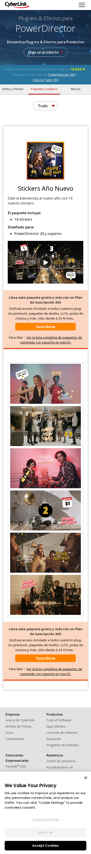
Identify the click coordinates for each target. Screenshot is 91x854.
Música (75, 89)
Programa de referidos (62, 745)
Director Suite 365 (46, 80)
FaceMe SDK (16, 766)
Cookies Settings (45, 819)
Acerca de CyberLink (20, 720)
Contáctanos (15, 739)
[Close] (86, 778)
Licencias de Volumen (61, 732)
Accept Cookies (45, 845)
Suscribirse (45, 326)
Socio (9, 732)
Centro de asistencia (61, 761)
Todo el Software (58, 720)
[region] (45, 813)
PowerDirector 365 (61, 74)
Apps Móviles (55, 726)
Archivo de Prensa (18, 726)
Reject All (45, 832)
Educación (53, 739)
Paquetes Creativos (44, 89)
